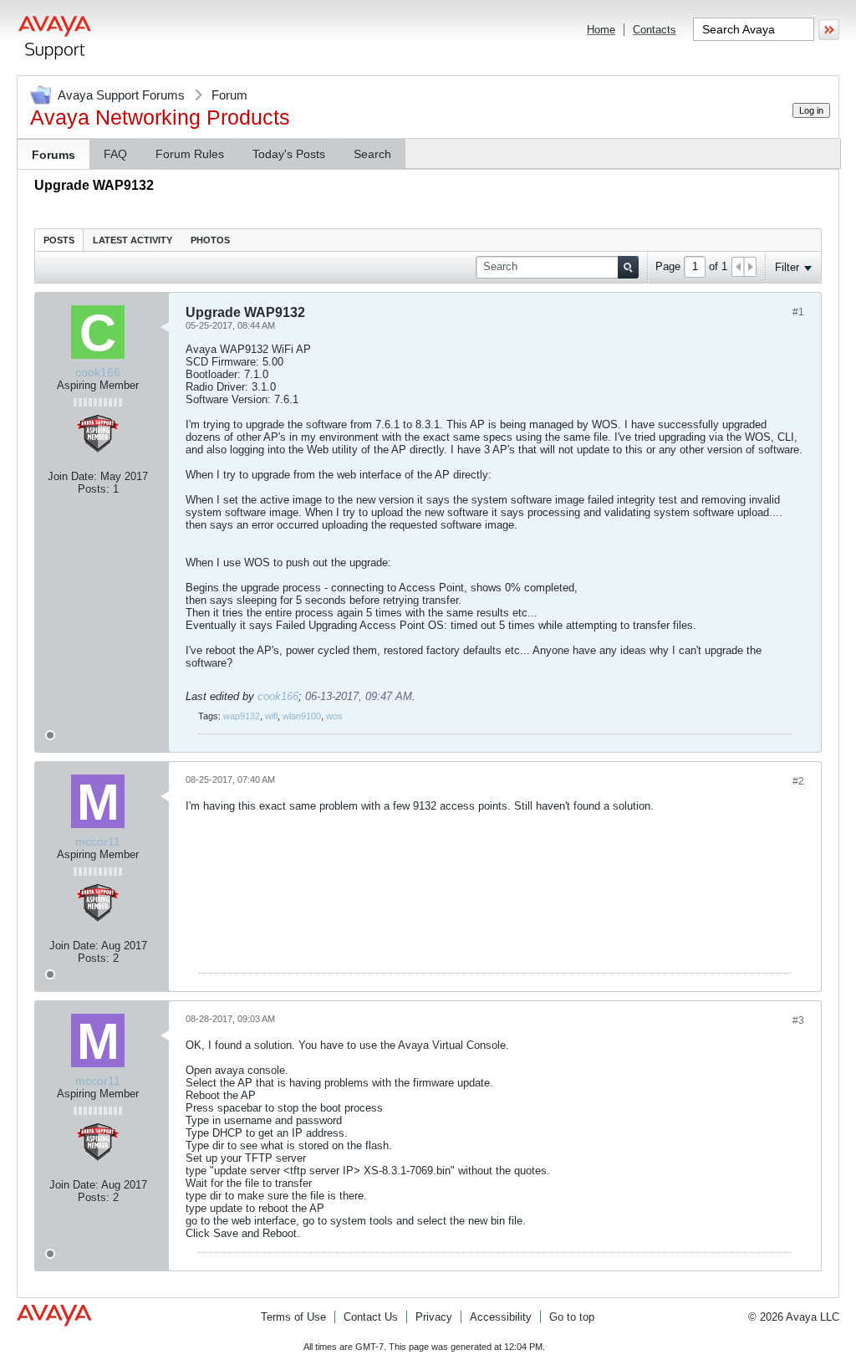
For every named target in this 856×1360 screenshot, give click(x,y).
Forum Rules (189, 154)
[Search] (628, 267)
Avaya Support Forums (121, 95)
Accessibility (501, 1317)
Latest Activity (132, 240)
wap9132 (241, 716)
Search (372, 154)
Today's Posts (288, 154)
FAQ (115, 154)
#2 (798, 781)
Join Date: (72, 476)
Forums (53, 154)
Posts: (94, 489)
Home (601, 29)
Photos (210, 240)
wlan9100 (302, 716)
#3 (798, 1020)
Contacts (654, 29)
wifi (271, 716)
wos (334, 716)
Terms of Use (293, 1317)
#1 (798, 312)
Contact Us (371, 1317)
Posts (58, 240)
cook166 (277, 696)
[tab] (59, 239)
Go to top (571, 1317)
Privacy (433, 1317)
